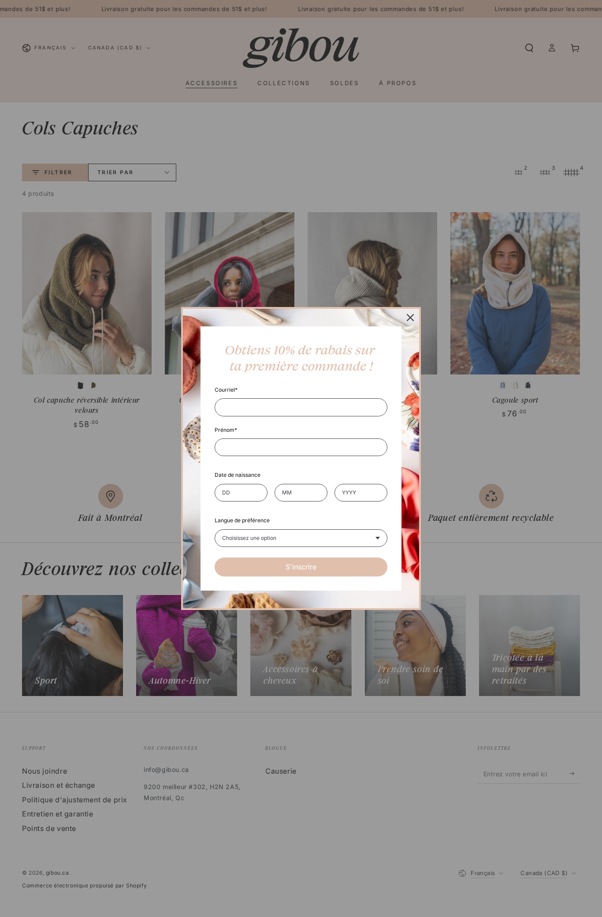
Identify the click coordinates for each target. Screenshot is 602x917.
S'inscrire (301, 566)
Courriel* (226, 389)
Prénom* (226, 430)
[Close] (410, 317)
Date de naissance (237, 475)
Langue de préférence (242, 520)
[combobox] (301, 538)
